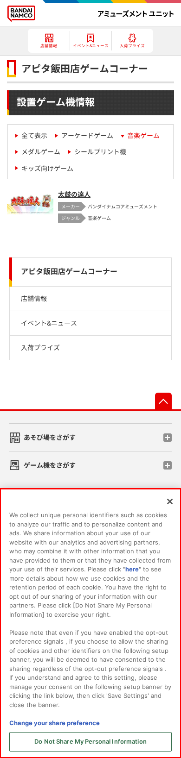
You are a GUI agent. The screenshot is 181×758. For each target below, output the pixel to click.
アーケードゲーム (87, 135)
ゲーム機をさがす (50, 465)
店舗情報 (34, 298)
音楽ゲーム (143, 135)
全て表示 (34, 135)
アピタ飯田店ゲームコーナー (69, 271)
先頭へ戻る (163, 401)
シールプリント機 (100, 152)
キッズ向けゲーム (47, 168)
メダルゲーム (40, 152)
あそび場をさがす (50, 437)
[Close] (170, 501)
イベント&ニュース (49, 323)
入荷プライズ (40, 347)
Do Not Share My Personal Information (90, 741)
